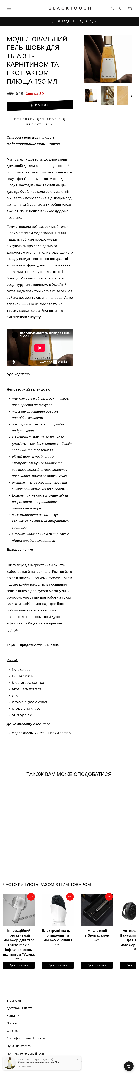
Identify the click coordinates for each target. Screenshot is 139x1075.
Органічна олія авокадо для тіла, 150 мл (39, 1062)
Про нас (12, 1023)
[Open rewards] (129, 1066)
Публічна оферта (19, 1046)
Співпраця (14, 1030)
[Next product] (134, 930)
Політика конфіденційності (25, 1053)
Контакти (13, 1015)
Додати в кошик (19, 965)
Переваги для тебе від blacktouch (40, 122)
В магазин (14, 1000)
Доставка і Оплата (19, 1008)
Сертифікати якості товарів (26, 1038)
